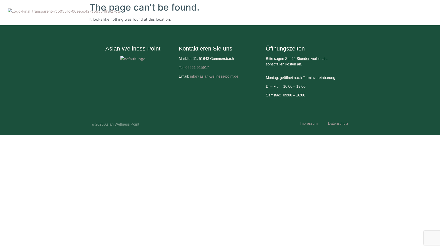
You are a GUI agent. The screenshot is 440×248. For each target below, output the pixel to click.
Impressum (309, 123)
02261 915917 (197, 68)
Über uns (283, 15)
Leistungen (311, 15)
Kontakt (391, 15)
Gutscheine (341, 15)
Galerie (368, 15)
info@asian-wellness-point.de (213, 76)
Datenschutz (338, 123)
